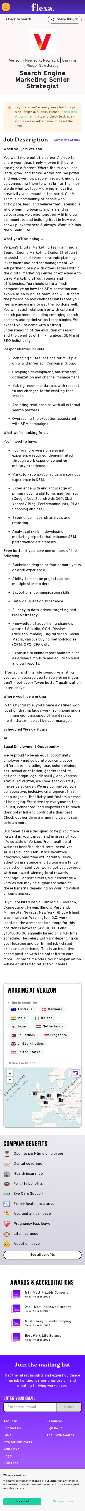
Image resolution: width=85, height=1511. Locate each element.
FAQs (7, 1435)
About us (10, 1421)
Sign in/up (54, 1428)
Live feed (10, 1463)
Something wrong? (67, 140)
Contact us (12, 1428)
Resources (54, 1421)
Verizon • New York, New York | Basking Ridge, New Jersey (42, 63)
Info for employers (17, 1442)
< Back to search (18, 19)
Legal (7, 1456)
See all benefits (42, 1255)
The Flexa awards (60, 1435)
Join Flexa (11, 1449)
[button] (60, 1100)
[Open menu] (6, 7)
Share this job (67, 19)
